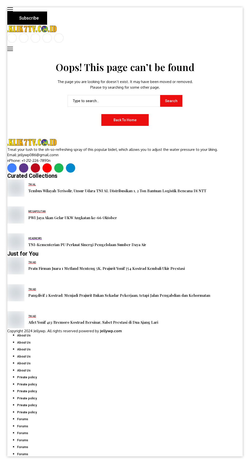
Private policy (27, 377)
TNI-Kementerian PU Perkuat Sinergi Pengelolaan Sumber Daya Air (87, 244)
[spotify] (58, 168)
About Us (24, 335)
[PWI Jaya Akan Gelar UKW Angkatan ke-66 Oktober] (15, 215)
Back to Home (125, 120)
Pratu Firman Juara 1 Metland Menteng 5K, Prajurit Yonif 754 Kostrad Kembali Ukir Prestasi (106, 268)
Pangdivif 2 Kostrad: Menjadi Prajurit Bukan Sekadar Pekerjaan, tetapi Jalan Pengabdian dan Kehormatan (119, 295)
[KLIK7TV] (33, 142)
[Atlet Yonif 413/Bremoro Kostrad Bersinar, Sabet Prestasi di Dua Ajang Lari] (15, 319)
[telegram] (70, 168)
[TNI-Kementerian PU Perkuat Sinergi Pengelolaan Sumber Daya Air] (15, 241)
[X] (23, 38)
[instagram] (35, 38)
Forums (22, 419)
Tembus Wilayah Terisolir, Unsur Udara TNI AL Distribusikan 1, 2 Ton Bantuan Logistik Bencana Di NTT (117, 191)
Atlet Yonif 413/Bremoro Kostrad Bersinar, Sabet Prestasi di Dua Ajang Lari (93, 322)
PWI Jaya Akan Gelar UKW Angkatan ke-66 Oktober (72, 217)
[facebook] (12, 38)
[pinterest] (47, 38)
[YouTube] (58, 38)
